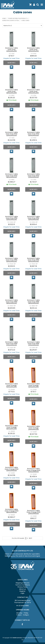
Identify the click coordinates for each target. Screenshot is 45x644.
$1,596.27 (11, 182)
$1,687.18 (33, 266)
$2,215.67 (33, 350)
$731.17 (11, 56)
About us (22, 589)
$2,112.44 (33, 308)
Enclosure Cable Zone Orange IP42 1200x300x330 (11, 469)
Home (4, 18)
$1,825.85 (11, 308)
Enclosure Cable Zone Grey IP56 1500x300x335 (33, 260)
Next (30, 538)
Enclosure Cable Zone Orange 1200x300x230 (33, 385)
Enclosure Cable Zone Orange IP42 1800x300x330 (11, 511)
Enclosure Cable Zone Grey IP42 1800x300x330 (11, 175)
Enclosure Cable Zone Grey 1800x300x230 (11, 91)
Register (22, 591)
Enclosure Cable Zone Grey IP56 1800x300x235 (11, 301)
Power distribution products (18, 18)
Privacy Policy (22, 587)
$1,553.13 (11, 266)
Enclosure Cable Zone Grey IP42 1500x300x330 (33, 134)
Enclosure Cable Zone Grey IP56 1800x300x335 (33, 301)
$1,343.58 (11, 140)
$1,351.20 (11, 97)
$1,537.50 (33, 97)
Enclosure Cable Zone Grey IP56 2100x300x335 (33, 343)
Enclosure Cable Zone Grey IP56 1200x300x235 (11, 218)
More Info (11, 63)
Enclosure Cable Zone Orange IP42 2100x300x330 (33, 512)
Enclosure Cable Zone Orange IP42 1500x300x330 (33, 470)
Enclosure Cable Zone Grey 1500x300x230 (33, 49)
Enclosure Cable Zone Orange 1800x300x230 (11, 427)
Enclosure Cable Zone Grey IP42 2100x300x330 (33, 175)
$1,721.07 (33, 182)
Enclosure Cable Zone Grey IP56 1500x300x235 (11, 260)
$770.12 (12, 391)
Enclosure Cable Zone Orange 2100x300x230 (33, 428)
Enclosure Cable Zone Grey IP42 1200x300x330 (11, 134)
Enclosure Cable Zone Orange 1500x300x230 (11, 385)
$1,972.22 (11, 350)
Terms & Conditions (22, 585)
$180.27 (33, 518)
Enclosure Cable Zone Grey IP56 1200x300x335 (33, 218)
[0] (30, 4)
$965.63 (33, 56)
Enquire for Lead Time (11, 58)
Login (22, 593)
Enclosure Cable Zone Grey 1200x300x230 (11, 49)
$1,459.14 (33, 140)
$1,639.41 (33, 224)
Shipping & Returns (22, 583)
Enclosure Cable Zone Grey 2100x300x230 (33, 91)
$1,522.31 (11, 224)
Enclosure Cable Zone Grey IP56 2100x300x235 (11, 343)
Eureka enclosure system (10, 20)
